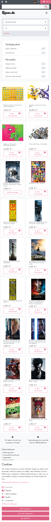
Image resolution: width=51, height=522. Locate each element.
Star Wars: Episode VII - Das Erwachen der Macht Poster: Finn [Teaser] (37, 342)
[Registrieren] (7, 2)
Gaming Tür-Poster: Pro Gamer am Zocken (10, 222)
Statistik (8, 490)
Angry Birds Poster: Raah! (11, 419)
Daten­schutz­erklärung (11, 482)
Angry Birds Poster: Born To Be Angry (38, 419)
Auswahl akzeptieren (25, 513)
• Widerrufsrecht (8, 460)
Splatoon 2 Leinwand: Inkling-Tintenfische (10, 144)
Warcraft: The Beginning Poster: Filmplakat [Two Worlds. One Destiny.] (36, 302)
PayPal (8, 497)
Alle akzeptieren (25, 509)
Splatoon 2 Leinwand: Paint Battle (37, 105)
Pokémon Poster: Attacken (37, 183)
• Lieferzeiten (6, 457)
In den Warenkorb (13, 115)
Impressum (25, 482)
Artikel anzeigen (13, 192)
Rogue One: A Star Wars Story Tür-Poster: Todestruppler (38, 222)
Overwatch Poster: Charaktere (38, 144)
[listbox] (38, 93)
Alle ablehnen (25, 518)
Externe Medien (11, 494)
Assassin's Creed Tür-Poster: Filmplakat (12, 261)
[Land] (35, 2)
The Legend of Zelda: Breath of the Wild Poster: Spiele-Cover (37, 262)
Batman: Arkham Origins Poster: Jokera (36, 380)
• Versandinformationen (10, 455)
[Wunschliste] (38, 2)
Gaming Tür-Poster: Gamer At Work (12, 301)
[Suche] (46, 7)
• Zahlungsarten (8, 452)
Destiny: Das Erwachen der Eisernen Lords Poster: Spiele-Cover (12, 184)
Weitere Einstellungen (9, 504)
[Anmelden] (2, 2)
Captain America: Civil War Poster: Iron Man (11, 380)
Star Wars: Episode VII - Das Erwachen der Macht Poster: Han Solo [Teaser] (12, 342)
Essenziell (9, 487)
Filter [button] (8, 33)
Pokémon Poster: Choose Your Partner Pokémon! (12, 105)
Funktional (9, 500)
